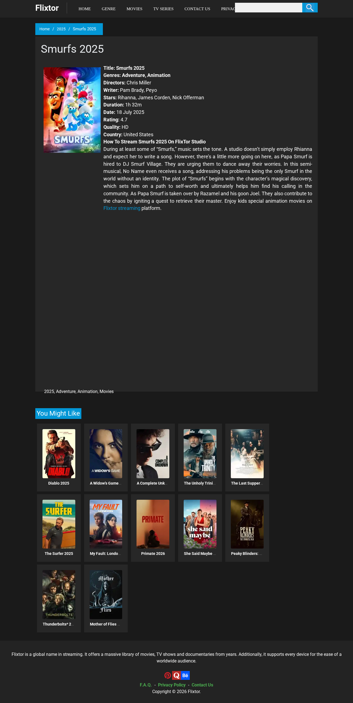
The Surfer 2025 (59, 553)
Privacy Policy (172, 685)
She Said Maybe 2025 (203, 553)
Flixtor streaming (121, 208)
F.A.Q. (146, 685)
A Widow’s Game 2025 (109, 483)
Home (85, 9)
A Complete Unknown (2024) (161, 483)
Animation (87, 391)
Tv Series (163, 9)
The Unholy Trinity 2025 (205, 483)
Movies (134, 9)
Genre (109, 9)
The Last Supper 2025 (250, 483)
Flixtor (194, 691)
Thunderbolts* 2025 (60, 624)
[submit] (310, 7)
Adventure (66, 391)
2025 (61, 29)
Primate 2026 (153, 553)
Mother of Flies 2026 (108, 624)
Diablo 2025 (58, 483)
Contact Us (197, 9)
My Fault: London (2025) (111, 553)
